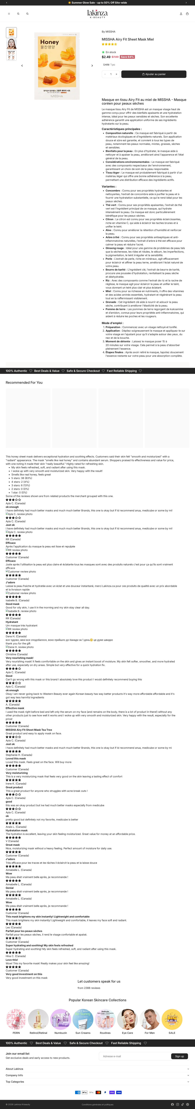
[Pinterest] (187, 1104)
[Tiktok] (182, 1104)
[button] (110, 44)
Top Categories (15, 1081)
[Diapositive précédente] (21, 66)
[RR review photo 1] (91, 550)
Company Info (14, 1075)
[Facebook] (172, 1104)
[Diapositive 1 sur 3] (11, 33)
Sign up (179, 1056)
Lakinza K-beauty (22, 1104)
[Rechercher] (18, 14)
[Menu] (9, 13)
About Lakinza (14, 1068)
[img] (13, 499)
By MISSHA (108, 31)
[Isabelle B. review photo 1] (91, 611)
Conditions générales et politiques (97, 1104)
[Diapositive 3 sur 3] (11, 55)
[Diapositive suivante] (93, 66)
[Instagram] (177, 1104)
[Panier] (187, 14)
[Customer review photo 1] (91, 571)
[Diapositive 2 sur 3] (11, 44)
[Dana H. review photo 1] (91, 647)
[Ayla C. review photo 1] (91, 514)
